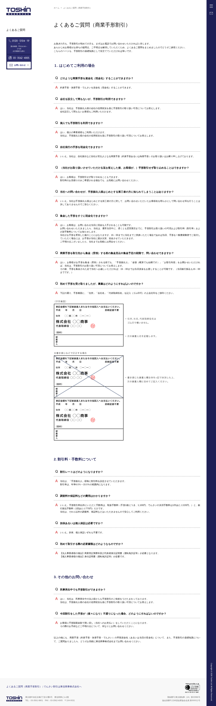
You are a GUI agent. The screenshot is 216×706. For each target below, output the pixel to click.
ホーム (56, 8)
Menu (211, 6)
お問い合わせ (20, 65)
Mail (211, 13)
